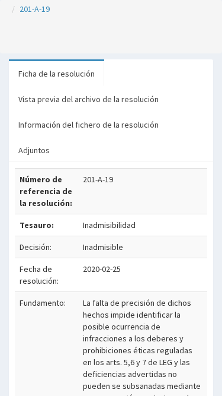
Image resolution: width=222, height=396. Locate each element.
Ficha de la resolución (56, 73)
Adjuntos (34, 150)
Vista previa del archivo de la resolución (88, 99)
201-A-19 (35, 9)
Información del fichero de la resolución (88, 124)
